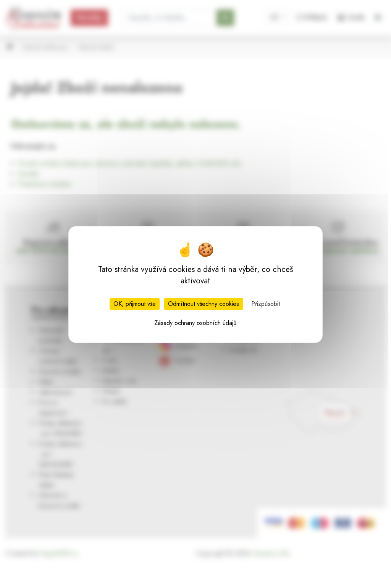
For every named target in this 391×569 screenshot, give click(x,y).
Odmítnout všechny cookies (203, 303)
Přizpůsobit (265, 303)
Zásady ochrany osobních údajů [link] (195, 322)
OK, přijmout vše (134, 303)
